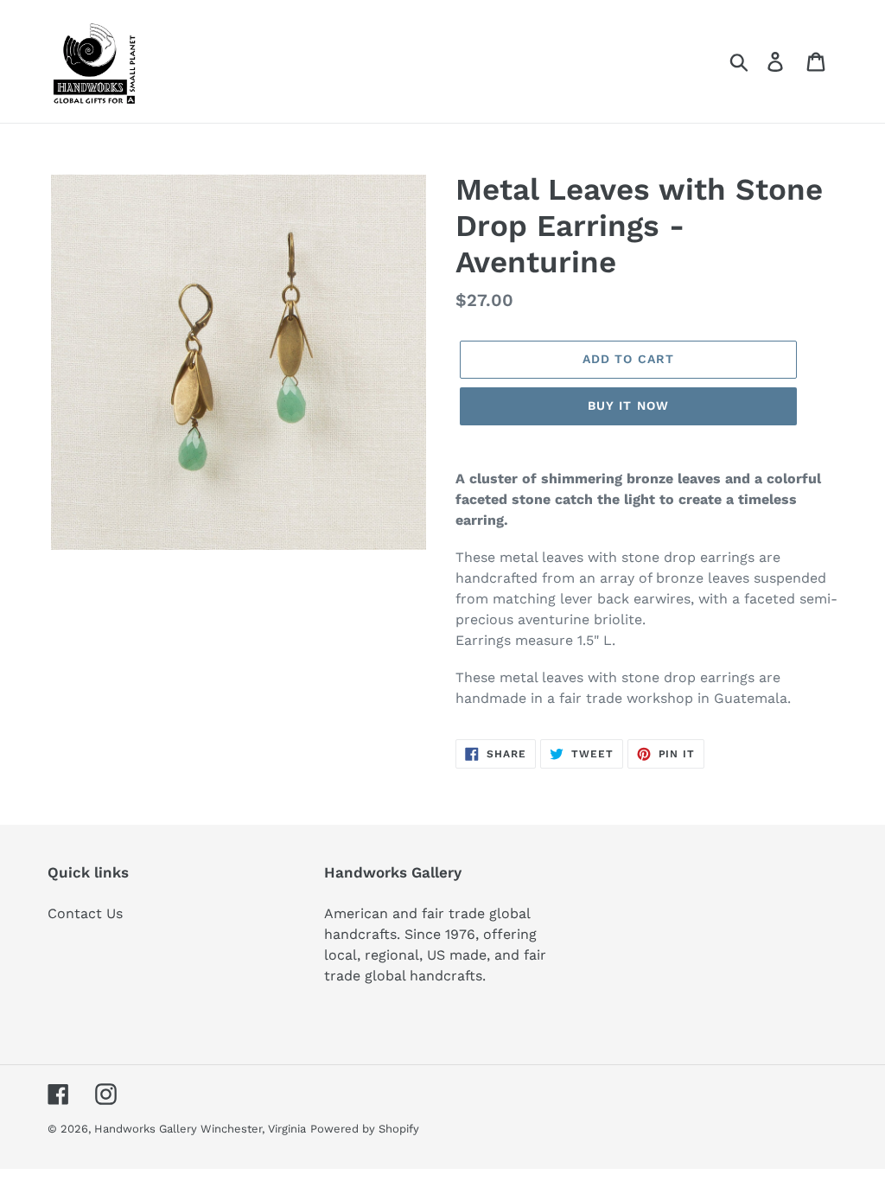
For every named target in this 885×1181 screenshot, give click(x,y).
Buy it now (628, 405)
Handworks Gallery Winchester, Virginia (200, 1128)
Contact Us (85, 913)
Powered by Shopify (364, 1128)
